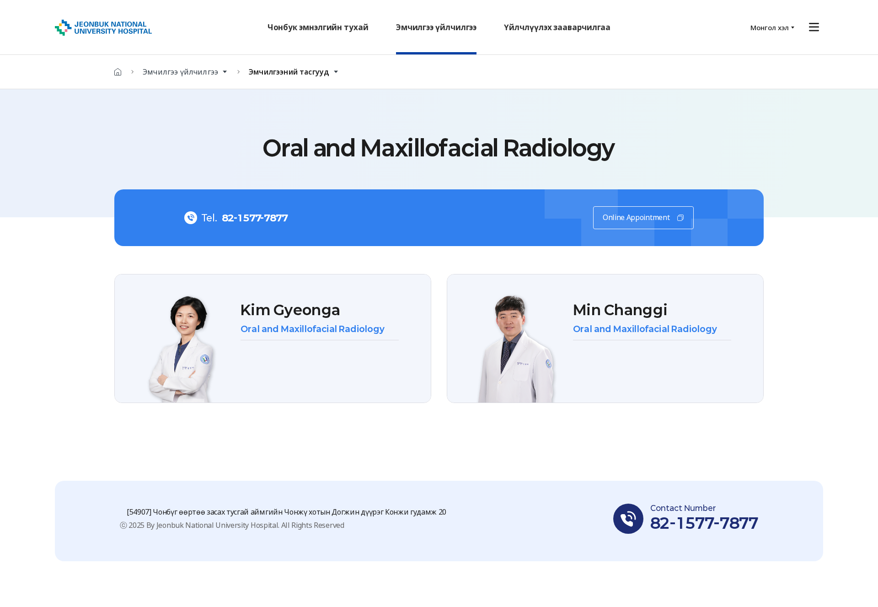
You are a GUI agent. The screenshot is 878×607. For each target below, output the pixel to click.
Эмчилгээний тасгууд (289, 72)
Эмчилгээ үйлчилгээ (180, 72)
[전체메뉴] (814, 27)
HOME (117, 72)
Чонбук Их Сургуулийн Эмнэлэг (103, 28)
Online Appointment (636, 217)
